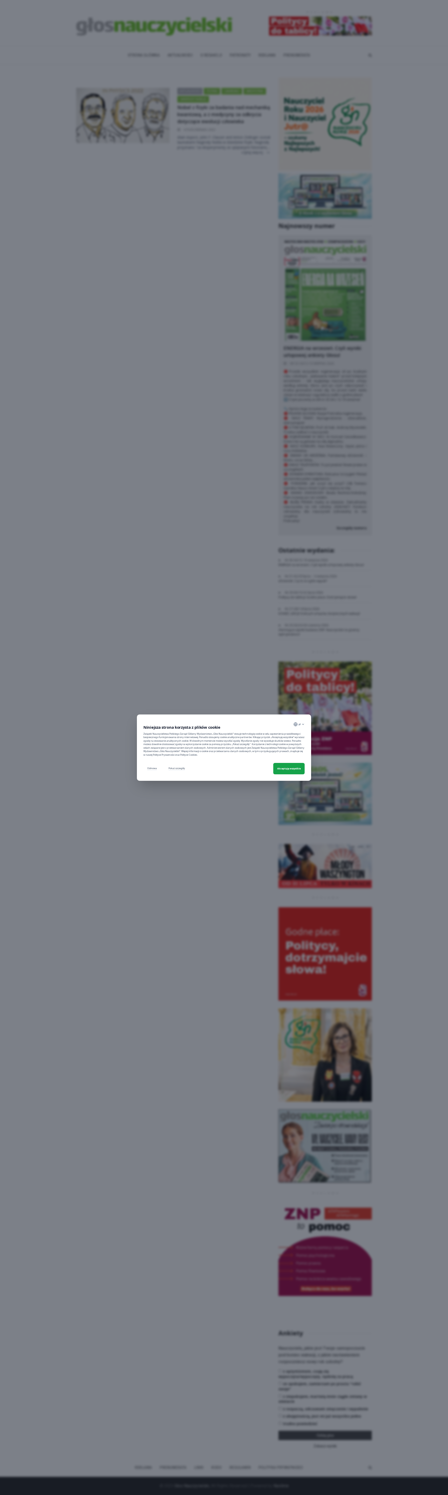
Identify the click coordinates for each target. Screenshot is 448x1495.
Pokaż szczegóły (177, 768)
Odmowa (152, 768)
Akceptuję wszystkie (289, 768)
